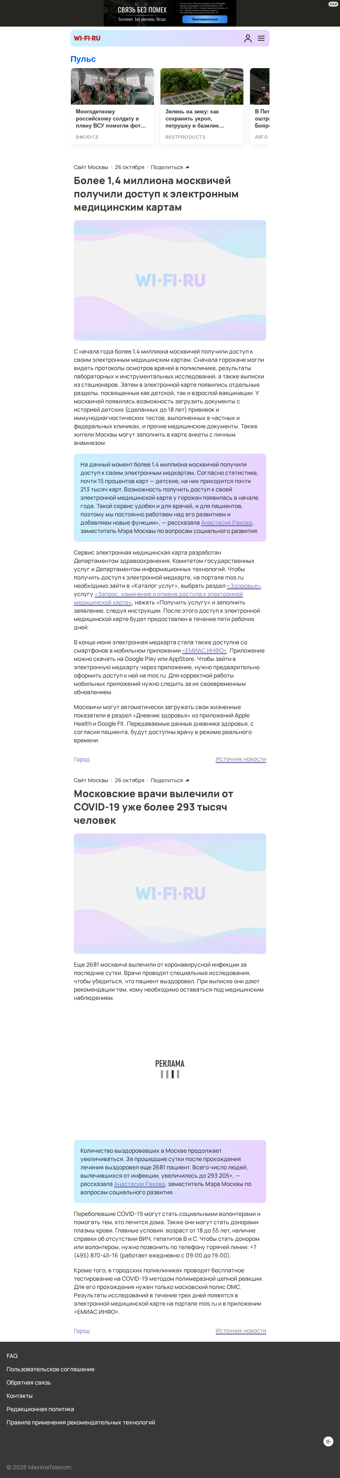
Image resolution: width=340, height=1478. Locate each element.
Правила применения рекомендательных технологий (81, 1422)
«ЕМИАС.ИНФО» (204, 650)
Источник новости (241, 759)
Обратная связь (29, 1382)
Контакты (20, 1395)
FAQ (12, 1356)
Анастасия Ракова (226, 522)
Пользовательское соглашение (51, 1369)
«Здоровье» (244, 585)
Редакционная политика (40, 1409)
